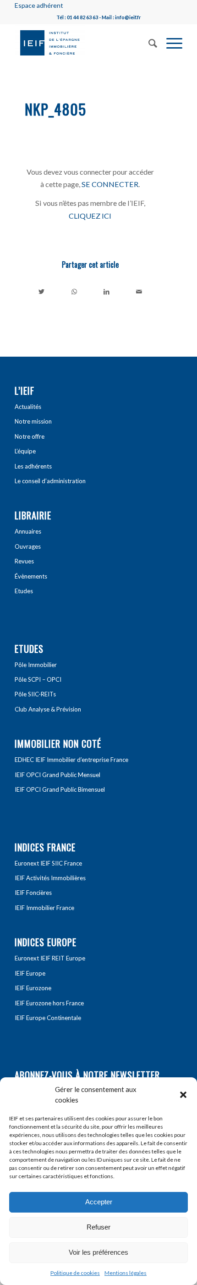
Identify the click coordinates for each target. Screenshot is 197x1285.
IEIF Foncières (33, 892)
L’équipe (25, 451)
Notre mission (33, 421)
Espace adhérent (39, 5)
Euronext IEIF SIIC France (48, 863)
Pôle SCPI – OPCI (38, 679)
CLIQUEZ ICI (90, 215)
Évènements (31, 576)
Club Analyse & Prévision (48, 709)
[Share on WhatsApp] (74, 291)
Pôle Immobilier (36, 664)
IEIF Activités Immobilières (50, 878)
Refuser (98, 1227)
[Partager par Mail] (139, 291)
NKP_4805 (55, 109)
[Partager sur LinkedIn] (107, 291)
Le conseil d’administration (50, 481)
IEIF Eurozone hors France (49, 1003)
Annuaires (28, 531)
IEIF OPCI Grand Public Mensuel (57, 774)
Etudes (24, 591)
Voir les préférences (98, 1252)
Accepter (98, 1202)
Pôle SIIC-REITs (35, 694)
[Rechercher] (148, 42)
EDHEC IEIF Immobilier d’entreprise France (71, 759)
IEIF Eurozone (33, 988)
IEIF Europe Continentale (48, 1017)
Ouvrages (28, 546)
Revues (24, 561)
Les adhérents (33, 466)
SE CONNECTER (110, 184)
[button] (183, 1094)
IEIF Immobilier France (44, 907)
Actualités (28, 406)
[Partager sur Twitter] (41, 291)
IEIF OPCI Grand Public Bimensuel (60, 789)
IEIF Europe (30, 973)
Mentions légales (125, 1272)
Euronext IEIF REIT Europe (50, 958)
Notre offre (29, 436)
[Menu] (169, 42)
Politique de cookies (75, 1272)
